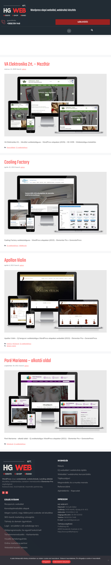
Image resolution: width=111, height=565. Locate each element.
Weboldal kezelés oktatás (16, 547)
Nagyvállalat (11, 147)
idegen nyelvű (11, 346)
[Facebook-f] (3, 492)
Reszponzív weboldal (14, 504)
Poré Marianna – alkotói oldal (27, 361)
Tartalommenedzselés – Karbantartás (21, 534)
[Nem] (108, 560)
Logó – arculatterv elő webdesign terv (21, 526)
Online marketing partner (15, 543)
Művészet (15, 344)
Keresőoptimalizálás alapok (16, 508)
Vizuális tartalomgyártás (15, 539)
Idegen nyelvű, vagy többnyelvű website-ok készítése (28, 513)
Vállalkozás (23, 245)
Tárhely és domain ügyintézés (18, 521)
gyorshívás (11, 20)
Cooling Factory (16, 162)
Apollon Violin (15, 260)
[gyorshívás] (3, 22)
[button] (69, 31)
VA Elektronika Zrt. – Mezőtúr (27, 64)
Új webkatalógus (21, 147)
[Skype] (7, 492)
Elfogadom (46, 562)
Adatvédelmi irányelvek (61, 562)
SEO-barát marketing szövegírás (19, 517)
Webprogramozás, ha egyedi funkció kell (22, 530)
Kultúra (9, 344)
